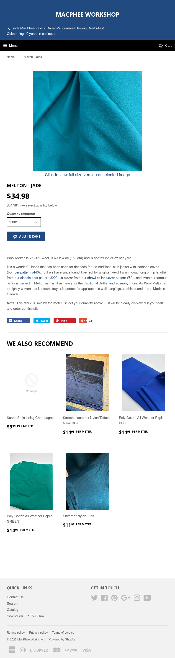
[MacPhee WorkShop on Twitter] (94, 599)
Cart (168, 45)
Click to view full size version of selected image (87, 174)
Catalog (12, 609)
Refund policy (16, 632)
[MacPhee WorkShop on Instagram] (137, 599)
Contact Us (15, 596)
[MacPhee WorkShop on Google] (125, 599)
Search (12, 603)
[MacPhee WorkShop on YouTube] (147, 599)
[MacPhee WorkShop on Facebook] (104, 599)
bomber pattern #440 (23, 272)
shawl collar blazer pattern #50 (109, 277)
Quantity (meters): (21, 213)
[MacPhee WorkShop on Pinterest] (114, 599)
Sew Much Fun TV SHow (25, 615)
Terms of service (63, 632)
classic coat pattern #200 (38, 277)
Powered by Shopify (62, 639)
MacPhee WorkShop (87, 14)
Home (11, 56)
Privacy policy (38, 632)
